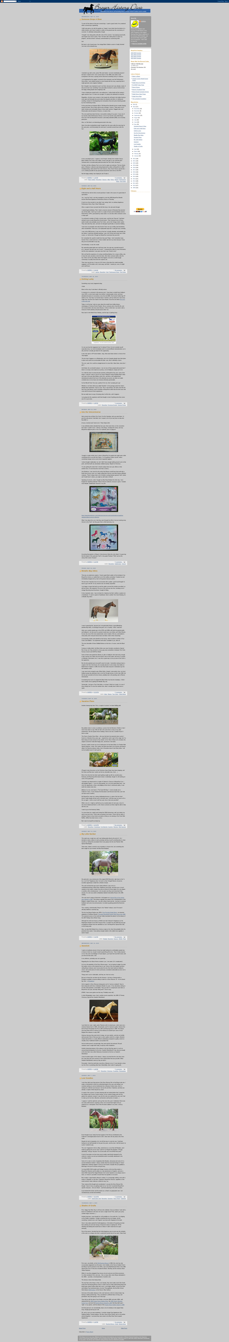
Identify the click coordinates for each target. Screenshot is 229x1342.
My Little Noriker (89, 834)
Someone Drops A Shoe (92, 19)
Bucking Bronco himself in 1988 (103, 1303)
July (135, 120)
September (137, 115)
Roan (124, 939)
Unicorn (124, 564)
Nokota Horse (122, 1324)
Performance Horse (114, 272)
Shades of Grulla (89, 1206)
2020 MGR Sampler (136, 53)
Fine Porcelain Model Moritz (110, 912)
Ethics (112, 179)
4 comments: (119, 403)
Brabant (105, 939)
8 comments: (119, 177)
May (135, 124)
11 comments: (119, 1322)
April (135, 149)
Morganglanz (122, 1071)
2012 (134, 181)
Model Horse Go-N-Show (138, 82)
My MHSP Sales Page (138, 85)
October (136, 113)
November (137, 111)
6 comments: (119, 1069)
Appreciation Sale (96, 1198)
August (136, 117)
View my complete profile (139, 43)
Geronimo (110, 1198)
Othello (120, 939)
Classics (104, 179)
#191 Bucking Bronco (103, 1263)
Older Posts (124, 1328)
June (135, 122)
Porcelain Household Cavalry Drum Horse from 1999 (111, 914)
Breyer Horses (136, 87)
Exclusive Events (112, 405)
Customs (110, 827)
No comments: (119, 825)
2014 (134, 176)
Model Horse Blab (137, 96)
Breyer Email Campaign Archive (140, 91)
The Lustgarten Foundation (139, 98)
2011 (134, 183)
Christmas (109, 1071)
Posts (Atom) (89, 1332)
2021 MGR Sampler (136, 54)
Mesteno (116, 827)
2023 (134, 106)
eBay (108, 179)
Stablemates (118, 564)
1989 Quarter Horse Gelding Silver (99, 1301)
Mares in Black (136, 76)
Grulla (116, 1324)
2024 (134, 104)
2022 (134, 158)
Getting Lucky (88, 279)
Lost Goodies (87, 1078)
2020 (134, 163)
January (136, 156)
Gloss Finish (116, 1198)
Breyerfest (99, 179)
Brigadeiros (91, 981)
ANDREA (143, 21)
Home (103, 1328)
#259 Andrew (91, 1290)
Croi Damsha (104, 827)
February (136, 153)
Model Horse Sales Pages (139, 94)
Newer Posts (82, 1328)
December (137, 108)
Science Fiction (122, 405)
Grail (107, 272)
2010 (134, 185)
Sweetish (85, 946)
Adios (105, 694)
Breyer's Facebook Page (138, 89)
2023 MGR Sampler (136, 58)
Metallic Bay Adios (89, 571)
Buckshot (110, 939)
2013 (134, 178)
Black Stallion (91, 179)
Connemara (97, 827)
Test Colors (123, 181)
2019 (134, 165)
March (136, 151)
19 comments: (119, 270)
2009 (134, 187)
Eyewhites (116, 1071)
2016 (134, 172)
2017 (134, 169)
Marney (117, 179)
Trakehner (123, 1198)
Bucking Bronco (110, 1324)
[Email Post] (124, 177)
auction (97, 272)
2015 (134, 174)
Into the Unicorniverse (91, 412)
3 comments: (119, 692)
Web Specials (122, 827)
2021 (134, 161)
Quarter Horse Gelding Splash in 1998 (114, 1304)
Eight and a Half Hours (91, 188)
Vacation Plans (88, 701)
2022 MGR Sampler (136, 56)
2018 (134, 167)
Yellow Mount (122, 694)
